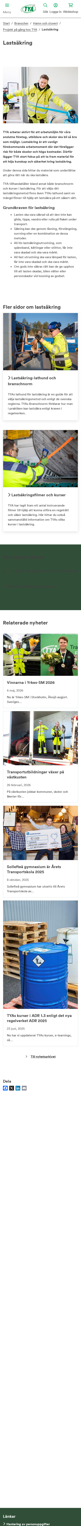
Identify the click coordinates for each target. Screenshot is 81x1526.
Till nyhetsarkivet (43, 1056)
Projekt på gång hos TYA (20, 29)
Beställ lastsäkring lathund (30, 586)
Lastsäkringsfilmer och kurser (38, 494)
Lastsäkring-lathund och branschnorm (32, 380)
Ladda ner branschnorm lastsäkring (45, 571)
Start (6, 23)
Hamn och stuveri (45, 23)
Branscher (21, 23)
